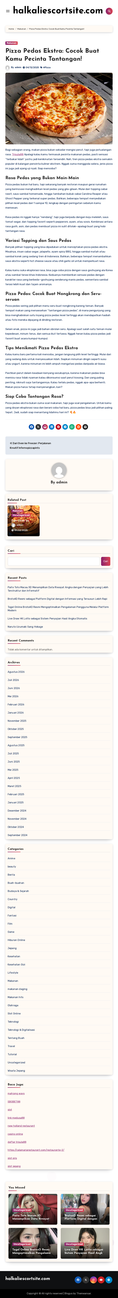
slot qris (12, 1158)
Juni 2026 (14, 688)
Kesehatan (14, 956)
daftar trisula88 (17, 1142)
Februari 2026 (16, 704)
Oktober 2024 (16, 827)
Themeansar (84, 1293)
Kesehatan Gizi (16, 964)
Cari (11, 550)
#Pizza (47, 67)
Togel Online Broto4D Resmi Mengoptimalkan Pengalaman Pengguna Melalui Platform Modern (58, 609)
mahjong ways (16, 1093)
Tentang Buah (16, 1038)
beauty (12, 866)
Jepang (12, 948)
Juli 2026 (13, 680)
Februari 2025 (16, 794)
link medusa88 (16, 1117)
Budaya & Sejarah (18, 891)
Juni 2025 (14, 761)
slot (10, 1109)
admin (18, 67)
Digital (11, 907)
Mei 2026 (13, 696)
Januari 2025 (16, 802)
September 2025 (17, 737)
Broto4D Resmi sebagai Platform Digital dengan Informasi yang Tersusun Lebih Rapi (57, 598)
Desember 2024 (17, 810)
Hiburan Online (16, 940)
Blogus (69, 1293)
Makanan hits (15, 997)
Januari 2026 (16, 712)
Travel (11, 1046)
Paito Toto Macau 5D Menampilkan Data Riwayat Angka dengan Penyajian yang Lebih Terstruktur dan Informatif (58, 589)
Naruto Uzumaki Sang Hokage (25, 626)
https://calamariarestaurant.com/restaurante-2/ (36, 1150)
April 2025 (14, 778)
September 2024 (18, 835)
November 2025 (17, 720)
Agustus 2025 (16, 745)
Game (11, 931)
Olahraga (13, 1005)
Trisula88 (18, 154)
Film (10, 923)
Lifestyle (13, 972)
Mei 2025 (13, 769)
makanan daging (18, 989)
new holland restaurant (21, 1125)
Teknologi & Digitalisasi (21, 1029)
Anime (11, 858)
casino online (15, 1134)
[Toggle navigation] (7, 11)
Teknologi (13, 1021)
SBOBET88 (14, 1101)
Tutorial (12, 1054)
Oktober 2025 (16, 729)
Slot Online (14, 1013)
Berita (11, 874)
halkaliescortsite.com (58, 11)
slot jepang (14, 1166)
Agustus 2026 (16, 671)
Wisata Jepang (16, 1070)
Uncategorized (21, 515)
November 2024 (17, 818)
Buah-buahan (16, 882)
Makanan (11, 43)
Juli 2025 (13, 753)
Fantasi (12, 915)
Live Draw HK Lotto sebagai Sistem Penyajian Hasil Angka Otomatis (47, 618)
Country (12, 899)
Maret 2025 (14, 786)
